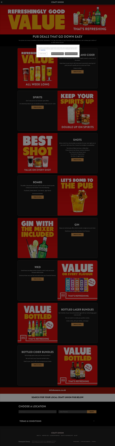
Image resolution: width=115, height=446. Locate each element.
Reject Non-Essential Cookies (57, 53)
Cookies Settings (42, 53)
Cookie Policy (43, 50)
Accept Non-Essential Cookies (71, 53)
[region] (58, 51)
